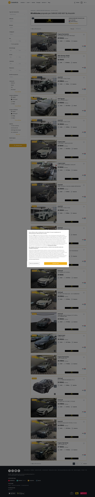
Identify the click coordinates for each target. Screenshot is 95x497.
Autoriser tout (55, 263)
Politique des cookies (52, 245)
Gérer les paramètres (34, 263)
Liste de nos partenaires (34, 259)
